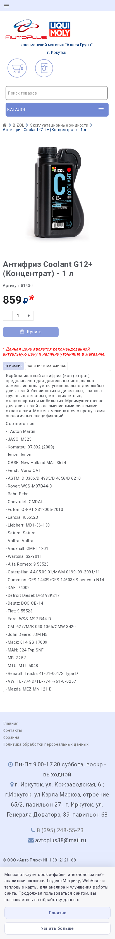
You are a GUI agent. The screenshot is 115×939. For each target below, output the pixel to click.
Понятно (57, 912)
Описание (13, 366)
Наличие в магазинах (46, 366)
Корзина (11, 737)
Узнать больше (57, 928)
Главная (11, 723)
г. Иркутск (57, 49)
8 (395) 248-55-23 (60, 830)
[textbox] (56, 93)
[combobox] (57, 93)
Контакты (12, 730)
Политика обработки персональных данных (45, 744)
